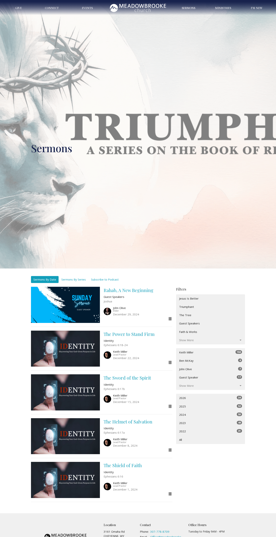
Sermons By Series (73, 279)
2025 (210, 406)
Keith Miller (210, 352)
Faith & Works (188, 332)
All (180, 440)
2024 (210, 414)
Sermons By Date (44, 279)
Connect (52, 8)
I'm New (256, 8)
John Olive (210, 369)
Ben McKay (210, 360)
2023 (210, 423)
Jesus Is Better (189, 298)
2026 (210, 398)
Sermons (188, 8)
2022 (210, 431)
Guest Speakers (189, 323)
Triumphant (186, 307)
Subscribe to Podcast (105, 279)
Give (18, 8)
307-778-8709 (159, 531)
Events (87, 8)
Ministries (223, 8)
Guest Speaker (210, 377)
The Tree (185, 315)
